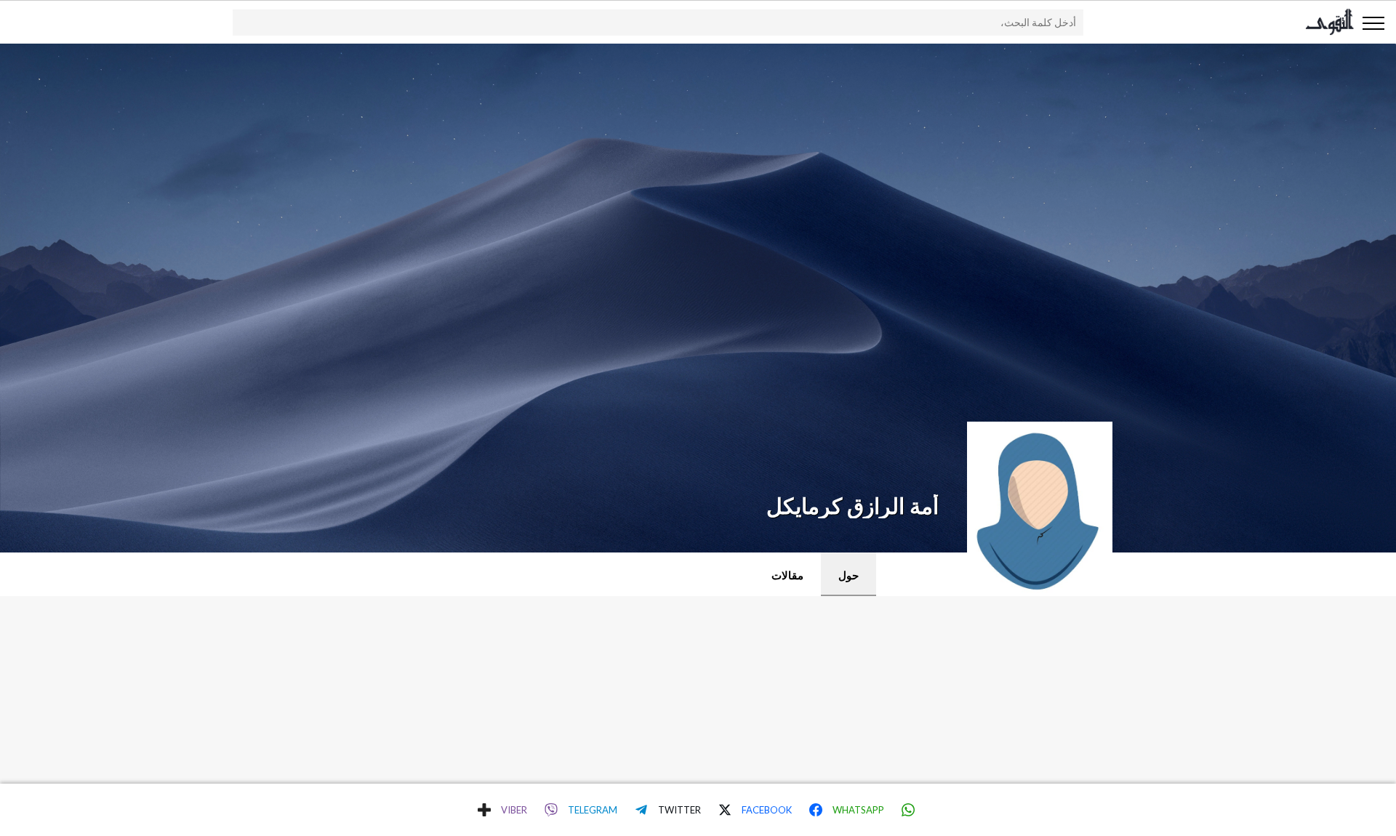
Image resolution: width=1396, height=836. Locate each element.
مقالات (787, 575)
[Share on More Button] (484, 810)
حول (848, 575)
